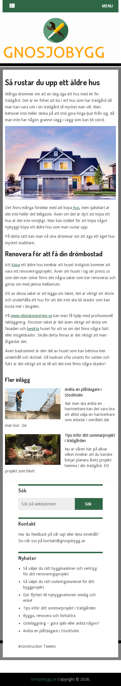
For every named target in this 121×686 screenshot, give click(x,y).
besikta (33, 328)
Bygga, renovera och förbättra (49, 615)
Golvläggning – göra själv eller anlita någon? (61, 623)
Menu (107, 6)
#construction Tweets (37, 646)
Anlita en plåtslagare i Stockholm (51, 631)
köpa (16, 265)
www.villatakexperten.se (31, 315)
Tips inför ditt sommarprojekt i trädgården (59, 608)
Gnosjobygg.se (43, 679)
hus (75, 207)
